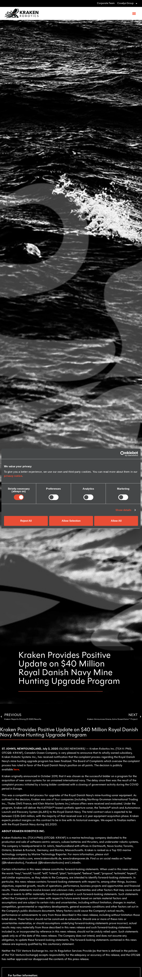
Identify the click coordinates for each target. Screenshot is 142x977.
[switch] (54, 497)
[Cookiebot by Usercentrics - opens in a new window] (123, 453)
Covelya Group (125, 3)
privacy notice (13, 475)
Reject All (26, 520)
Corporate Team (106, 3)
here (16, 769)
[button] (134, 13)
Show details (123, 510)
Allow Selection (71, 520)
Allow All (116, 520)
